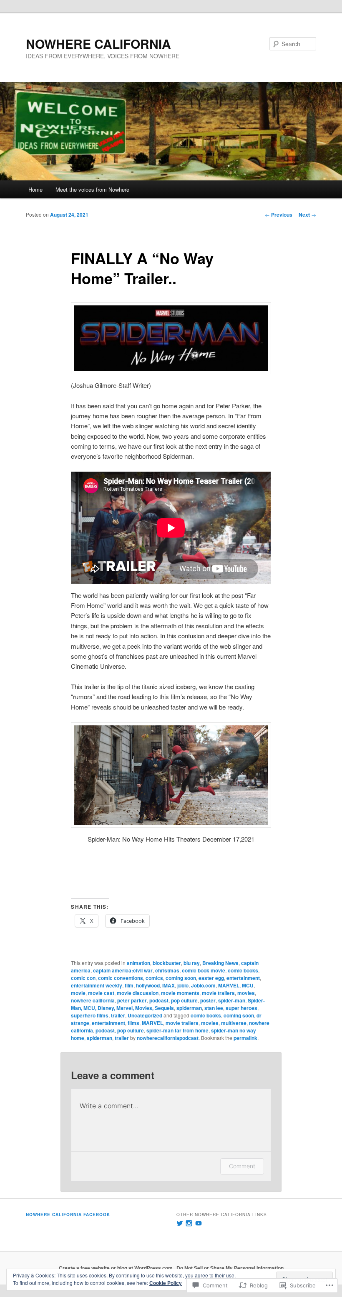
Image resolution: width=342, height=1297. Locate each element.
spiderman (189, 1008)
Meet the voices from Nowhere (92, 189)
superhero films (89, 1015)
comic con (83, 978)
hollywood (148, 985)
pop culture (184, 1000)
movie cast (101, 993)
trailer (118, 1015)
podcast (158, 1000)
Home (35, 189)
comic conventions (120, 978)
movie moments (180, 993)
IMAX (168, 985)
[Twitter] (179, 1223)
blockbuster (167, 963)
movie (78, 993)
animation (138, 963)
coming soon (181, 978)
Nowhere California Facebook (68, 1214)
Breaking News (220, 963)
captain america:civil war (123, 970)
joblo (183, 985)
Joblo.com (203, 985)
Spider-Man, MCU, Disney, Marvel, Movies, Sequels (168, 1004)
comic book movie (203, 970)
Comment (242, 1166)
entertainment (243, 978)
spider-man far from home (177, 1030)
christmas (167, 970)
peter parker (132, 1000)
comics (154, 978)
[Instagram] (189, 1223)
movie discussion (137, 993)
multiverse (233, 1023)
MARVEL (228, 985)
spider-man (231, 1000)
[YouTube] (198, 1223)
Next (307, 214)
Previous (278, 214)
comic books (243, 970)
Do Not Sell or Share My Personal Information (230, 1268)
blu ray (192, 963)
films (133, 1023)
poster (208, 1000)
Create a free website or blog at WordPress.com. (116, 1268)
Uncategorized (145, 1015)
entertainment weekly (96, 985)
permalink (245, 1038)
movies (246, 993)
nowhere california (93, 1000)
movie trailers (218, 993)
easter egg (211, 978)
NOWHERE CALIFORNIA (98, 43)
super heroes (241, 1008)
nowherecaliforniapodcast (168, 1038)
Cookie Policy (165, 1283)
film (129, 985)
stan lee (213, 1008)
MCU (248, 985)
